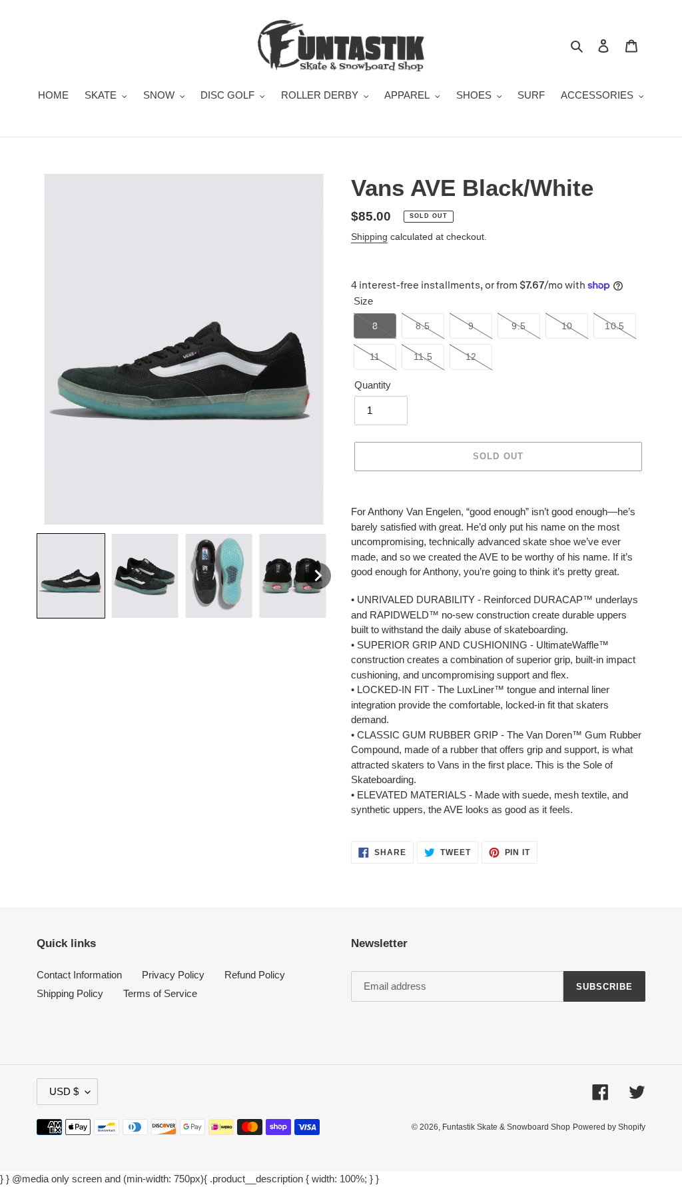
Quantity (372, 385)
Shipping (369, 236)
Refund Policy (254, 974)
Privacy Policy (173, 974)
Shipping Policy (70, 993)
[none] (71, 575)
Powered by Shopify (609, 1127)
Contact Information (79, 974)
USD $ (64, 1091)
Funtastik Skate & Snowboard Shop (506, 1127)
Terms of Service (160, 993)
